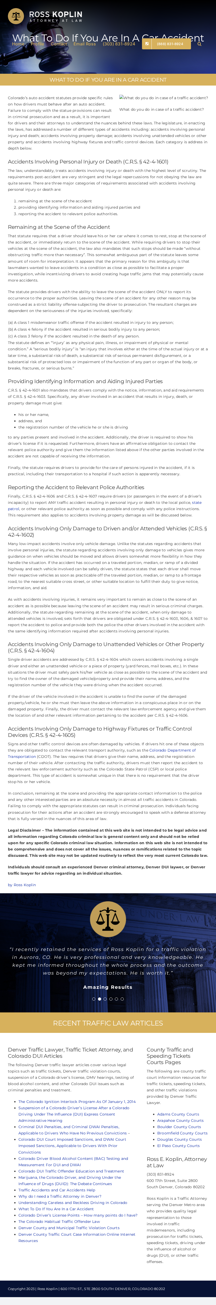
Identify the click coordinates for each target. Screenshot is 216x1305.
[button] (200, 43)
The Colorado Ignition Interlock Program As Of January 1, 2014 (77, 1141)
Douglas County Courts (179, 1178)
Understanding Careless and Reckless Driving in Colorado (72, 1242)
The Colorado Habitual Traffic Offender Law (59, 1261)
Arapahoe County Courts (180, 1160)
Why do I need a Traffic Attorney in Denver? (59, 1235)
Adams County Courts (178, 1153)
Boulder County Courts (179, 1166)
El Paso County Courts (178, 1185)
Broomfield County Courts (182, 1172)
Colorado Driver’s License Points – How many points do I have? (78, 1254)
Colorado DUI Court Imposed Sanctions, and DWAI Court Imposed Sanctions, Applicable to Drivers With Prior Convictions (72, 1185)
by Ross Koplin (22, 885)
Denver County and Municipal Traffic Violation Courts (69, 1267)
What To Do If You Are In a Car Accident (56, 1248)
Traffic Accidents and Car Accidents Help (56, 1229)
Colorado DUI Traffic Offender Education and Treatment (71, 1210)
